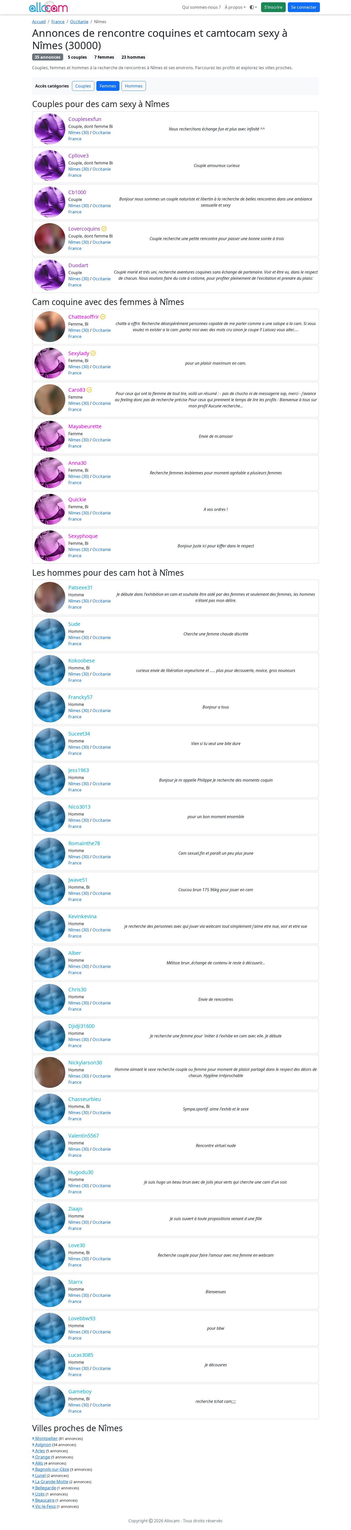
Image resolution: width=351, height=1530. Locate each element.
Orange (42, 1457)
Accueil (39, 21)
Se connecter (304, 7)
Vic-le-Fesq (45, 1506)
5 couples (77, 57)
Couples (83, 86)
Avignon (42, 1444)
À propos (234, 7)
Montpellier (46, 1438)
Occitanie (79, 21)
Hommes (134, 86)
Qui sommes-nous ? (201, 7)
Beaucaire (44, 1500)
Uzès (39, 1494)
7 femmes (104, 57)
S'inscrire (273, 7)
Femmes (108, 86)
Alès (38, 1463)
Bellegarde (45, 1488)
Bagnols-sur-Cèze (51, 1469)
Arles (39, 1451)
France (57, 21)
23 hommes (133, 57)
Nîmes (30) (78, 132)
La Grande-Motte (51, 1481)
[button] (253, 7)
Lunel (40, 1475)
